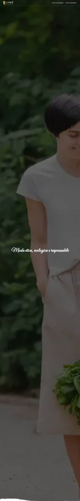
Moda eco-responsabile (71, 2)
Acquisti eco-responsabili (57, 2)
